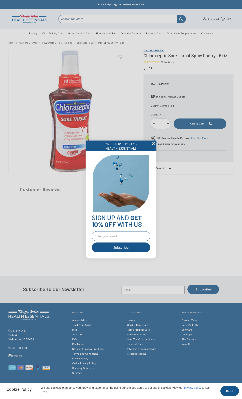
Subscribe (121, 247)
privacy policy (192, 387)
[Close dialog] (153, 143)
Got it (229, 391)
